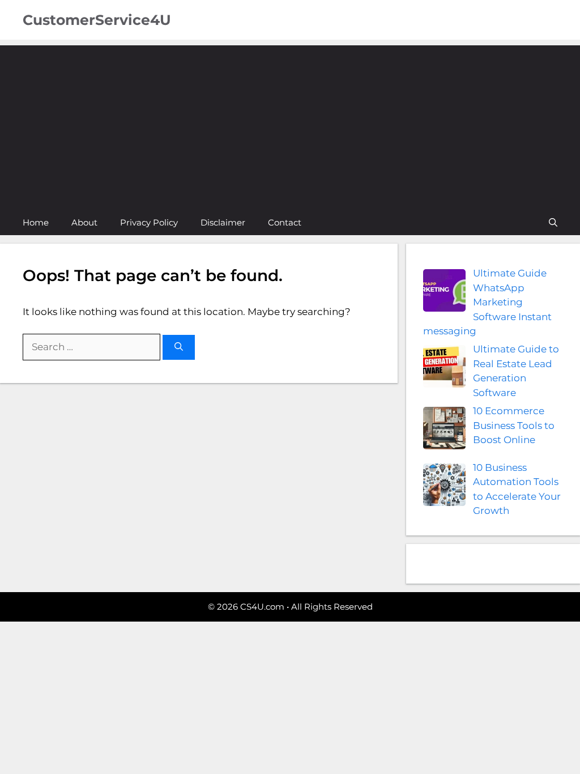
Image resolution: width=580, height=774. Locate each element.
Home (36, 222)
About (84, 222)
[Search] (179, 347)
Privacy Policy (149, 222)
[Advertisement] (290, 124)
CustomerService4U (97, 19)
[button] (553, 222)
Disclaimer (223, 222)
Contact (284, 222)
